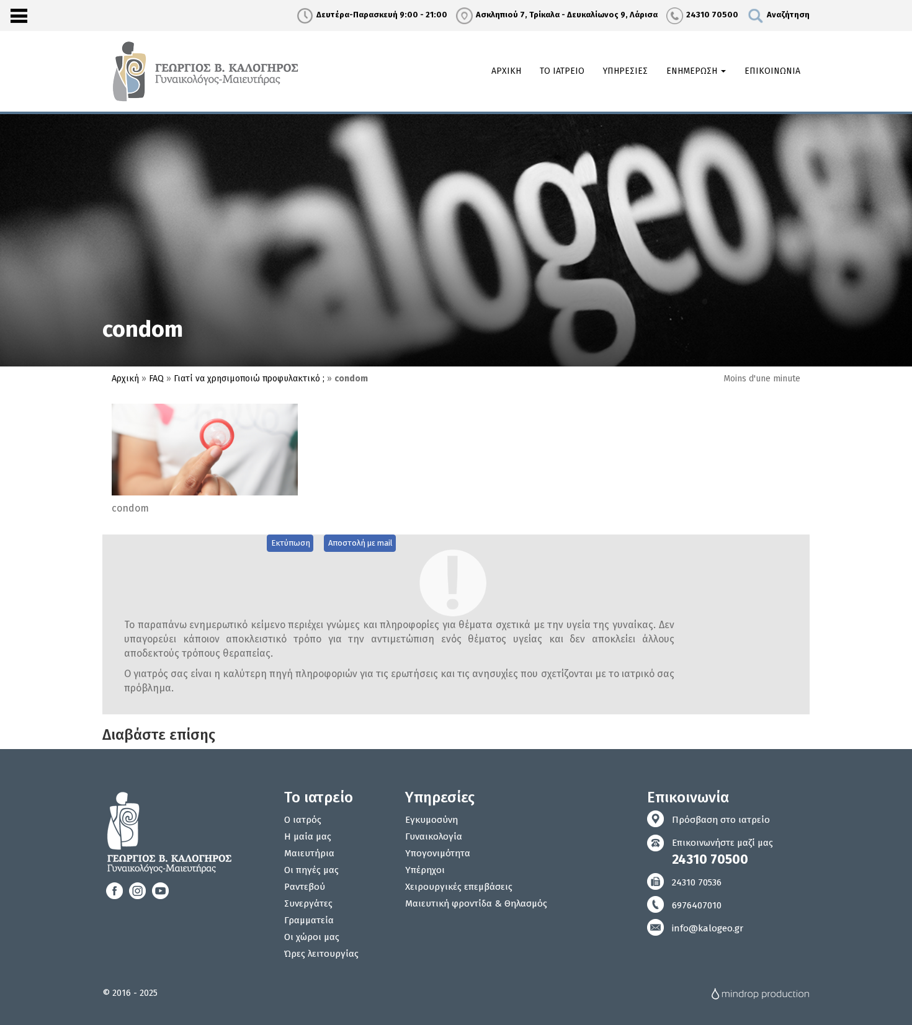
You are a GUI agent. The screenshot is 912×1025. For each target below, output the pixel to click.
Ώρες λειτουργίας (321, 953)
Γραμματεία (309, 920)
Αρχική (125, 378)
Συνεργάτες (308, 903)
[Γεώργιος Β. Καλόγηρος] (207, 71)
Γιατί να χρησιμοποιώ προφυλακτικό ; (249, 378)
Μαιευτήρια (309, 853)
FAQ (156, 378)
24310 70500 (712, 14)
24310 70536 (697, 882)
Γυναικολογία (433, 836)
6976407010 (697, 905)
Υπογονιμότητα (437, 853)
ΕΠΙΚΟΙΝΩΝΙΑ (772, 71)
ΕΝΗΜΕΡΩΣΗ (693, 71)
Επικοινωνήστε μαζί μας (722, 852)
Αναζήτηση (788, 14)
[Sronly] (18, 15)
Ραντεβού (304, 886)
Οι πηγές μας (311, 870)
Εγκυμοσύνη (431, 819)
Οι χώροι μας (311, 937)
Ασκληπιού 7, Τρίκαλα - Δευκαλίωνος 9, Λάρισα (567, 14)
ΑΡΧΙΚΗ (506, 71)
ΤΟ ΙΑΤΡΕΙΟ (562, 71)
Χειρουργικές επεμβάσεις (458, 886)
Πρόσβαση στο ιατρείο (721, 819)
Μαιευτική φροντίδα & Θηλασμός (476, 903)
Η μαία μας (307, 836)
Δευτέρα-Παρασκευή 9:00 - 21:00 (381, 14)
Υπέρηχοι (425, 870)
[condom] (205, 449)
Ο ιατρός (302, 819)
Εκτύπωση (290, 543)
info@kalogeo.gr (707, 928)
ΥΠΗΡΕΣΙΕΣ (625, 71)
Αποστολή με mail (360, 543)
